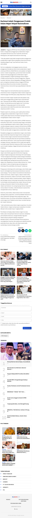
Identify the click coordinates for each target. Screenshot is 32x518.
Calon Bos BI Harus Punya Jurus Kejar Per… (8, 451)
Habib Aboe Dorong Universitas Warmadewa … (23, 438)
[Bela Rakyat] (16, 2)
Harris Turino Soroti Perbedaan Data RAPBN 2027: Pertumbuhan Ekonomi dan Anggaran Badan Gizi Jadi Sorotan (24, 280)
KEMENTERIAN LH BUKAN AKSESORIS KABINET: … (8, 464)
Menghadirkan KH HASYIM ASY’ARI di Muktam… (7, 438)
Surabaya (5, 482)
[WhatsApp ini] (29, 230)
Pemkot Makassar (7, 473)
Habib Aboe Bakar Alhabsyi (9, 476)
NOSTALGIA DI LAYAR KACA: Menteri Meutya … (16, 368)
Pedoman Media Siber (15, 503)
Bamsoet (5, 479)
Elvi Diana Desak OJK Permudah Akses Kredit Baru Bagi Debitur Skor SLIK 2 (24, 296)
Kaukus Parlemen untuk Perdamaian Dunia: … (18, 386)
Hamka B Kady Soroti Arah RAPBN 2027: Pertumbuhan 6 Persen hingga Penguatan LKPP (8, 297)
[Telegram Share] (26, 230)
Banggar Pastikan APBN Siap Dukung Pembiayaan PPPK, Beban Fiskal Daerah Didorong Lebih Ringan (8, 279)
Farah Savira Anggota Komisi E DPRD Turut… (16, 398)
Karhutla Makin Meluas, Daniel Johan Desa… (17, 416)
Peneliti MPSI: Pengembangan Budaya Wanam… (17, 380)
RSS (17, 509)
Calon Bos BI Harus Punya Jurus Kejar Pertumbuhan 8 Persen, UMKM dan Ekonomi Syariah (8, 263)
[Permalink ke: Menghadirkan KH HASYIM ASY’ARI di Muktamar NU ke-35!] (8, 431)
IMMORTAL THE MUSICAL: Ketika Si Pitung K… (18, 410)
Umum (18, 435)
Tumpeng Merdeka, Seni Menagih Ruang (18, 404)
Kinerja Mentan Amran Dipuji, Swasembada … (18, 362)
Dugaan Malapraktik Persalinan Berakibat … (18, 374)
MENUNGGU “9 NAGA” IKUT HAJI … (16, 392)
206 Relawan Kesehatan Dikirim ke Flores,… (23, 451)
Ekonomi (4, 449)
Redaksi (8, 499)
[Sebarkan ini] (19, 230)
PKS (4, 490)
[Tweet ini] (22, 230)
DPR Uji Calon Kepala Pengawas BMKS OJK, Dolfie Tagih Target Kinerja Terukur (24, 263)
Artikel (4, 435)
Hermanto (5, 487)
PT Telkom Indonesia (8, 484)
